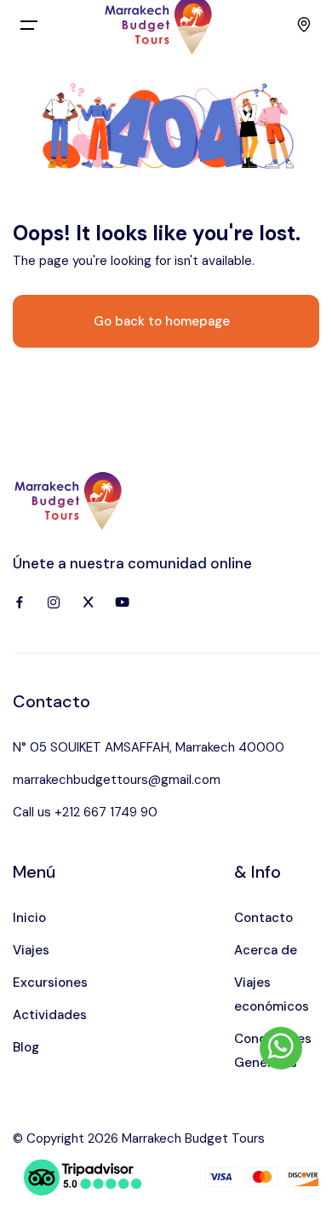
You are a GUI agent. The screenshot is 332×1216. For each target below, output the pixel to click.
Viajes (31, 950)
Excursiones (50, 982)
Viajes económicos (271, 994)
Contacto (263, 917)
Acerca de (265, 950)
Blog (26, 1047)
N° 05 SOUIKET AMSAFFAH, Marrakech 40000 (148, 747)
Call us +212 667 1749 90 (85, 812)
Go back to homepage (162, 321)
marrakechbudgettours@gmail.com (116, 779)
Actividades (50, 1014)
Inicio (29, 917)
